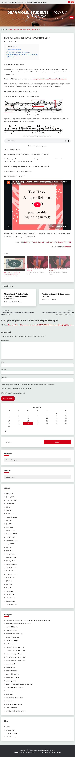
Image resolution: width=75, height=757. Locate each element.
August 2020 (10, 577)
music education (11, 630)
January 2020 (10, 601)
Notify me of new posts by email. (14, 393)
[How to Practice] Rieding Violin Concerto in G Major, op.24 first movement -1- (16, 296)
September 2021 (11, 541)
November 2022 (11, 517)
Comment (5, 340)
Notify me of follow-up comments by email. (17, 388)
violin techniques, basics (14, 704)
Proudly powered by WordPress (25, 752)
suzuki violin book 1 (12, 670)
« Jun (5, 431)
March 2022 (10, 530)
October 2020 (10, 571)
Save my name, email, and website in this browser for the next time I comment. (29, 384)
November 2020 (11, 567)
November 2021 (11, 534)
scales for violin (11, 644)
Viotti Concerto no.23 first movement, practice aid (56, 295)
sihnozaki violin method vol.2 (15, 650)
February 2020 (11, 598)
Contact (4, 2)
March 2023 (10, 514)
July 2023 (9, 507)
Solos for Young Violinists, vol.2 (16, 660)
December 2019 (11, 604)
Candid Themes (56, 752)
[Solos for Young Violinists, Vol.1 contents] (59, 262)
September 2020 (11, 574)
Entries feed (10, 730)
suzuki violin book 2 (12, 674)
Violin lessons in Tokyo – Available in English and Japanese (28, 2)
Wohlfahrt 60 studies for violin (16, 711)
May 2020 (9, 588)
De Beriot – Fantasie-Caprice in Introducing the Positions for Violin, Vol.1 (47, 242)
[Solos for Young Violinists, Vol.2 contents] (37, 262)
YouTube (72, 2)
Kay (18, 42)
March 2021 (10, 554)
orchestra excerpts (12, 640)
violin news (9, 701)
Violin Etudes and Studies (14, 697)
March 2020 (10, 594)
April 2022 (9, 527)
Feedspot (67, 247)
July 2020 (9, 581)
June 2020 (9, 584)
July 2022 (9, 520)
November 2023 (11, 500)
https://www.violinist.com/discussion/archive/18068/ (50, 79)
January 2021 (10, 561)
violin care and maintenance (15, 687)
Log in (8, 727)
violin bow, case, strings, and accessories (19, 684)
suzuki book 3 (10, 664)
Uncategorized (11, 681)
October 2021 (10, 537)
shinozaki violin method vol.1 (15, 647)
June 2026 (9, 493)
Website (4, 377)
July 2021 (9, 547)
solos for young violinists (14, 654)
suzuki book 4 (10, 667)
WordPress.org (11, 737)
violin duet (9, 694)
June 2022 (9, 524)
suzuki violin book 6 (12, 677)
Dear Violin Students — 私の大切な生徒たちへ (37, 14)
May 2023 (9, 510)
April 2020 (9, 591)
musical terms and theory (14, 634)
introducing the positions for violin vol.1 (18, 623)
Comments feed (11, 733)
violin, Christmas (11, 707)
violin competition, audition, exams (17, 691)
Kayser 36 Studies (12, 627)
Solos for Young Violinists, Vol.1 (16, 657)
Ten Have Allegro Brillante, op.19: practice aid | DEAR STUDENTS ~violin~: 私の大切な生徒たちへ (41, 325)
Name (3, 362)
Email (3, 370)
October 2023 (10, 504)
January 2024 (10, 497)
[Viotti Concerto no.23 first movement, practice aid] (14, 263)
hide (14, 47)
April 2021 (9, 551)
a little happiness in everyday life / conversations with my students (28, 620)
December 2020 (11, 564)
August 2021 (10, 544)
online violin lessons (12, 637)
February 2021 (11, 557)
